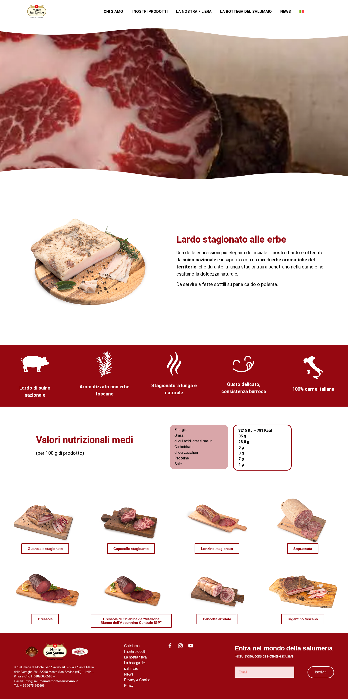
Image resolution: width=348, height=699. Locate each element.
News (285, 11)
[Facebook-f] (170, 645)
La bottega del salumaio (246, 11)
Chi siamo (113, 11)
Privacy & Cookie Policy (137, 683)
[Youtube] (190, 645)
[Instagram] (180, 645)
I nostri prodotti (150, 11)
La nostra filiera (194, 11)
